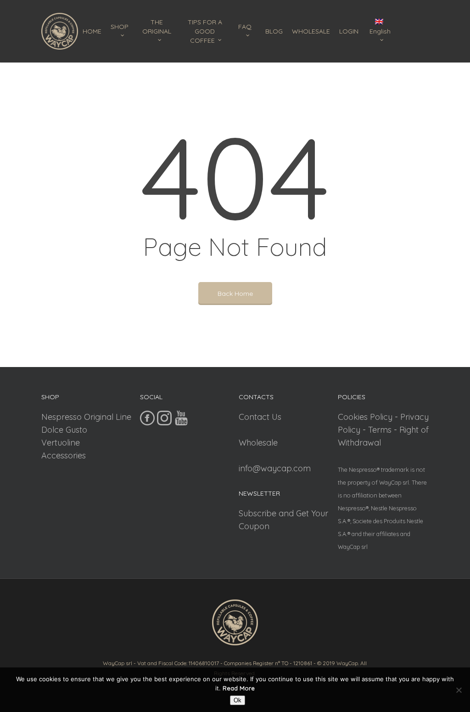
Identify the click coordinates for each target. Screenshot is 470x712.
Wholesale (258, 442)
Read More (239, 688)
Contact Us (260, 417)
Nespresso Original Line (86, 417)
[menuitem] (381, 31)
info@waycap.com (275, 468)
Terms (380, 429)
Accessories (63, 455)
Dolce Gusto (64, 429)
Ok (237, 700)
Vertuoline (60, 442)
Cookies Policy (365, 417)
